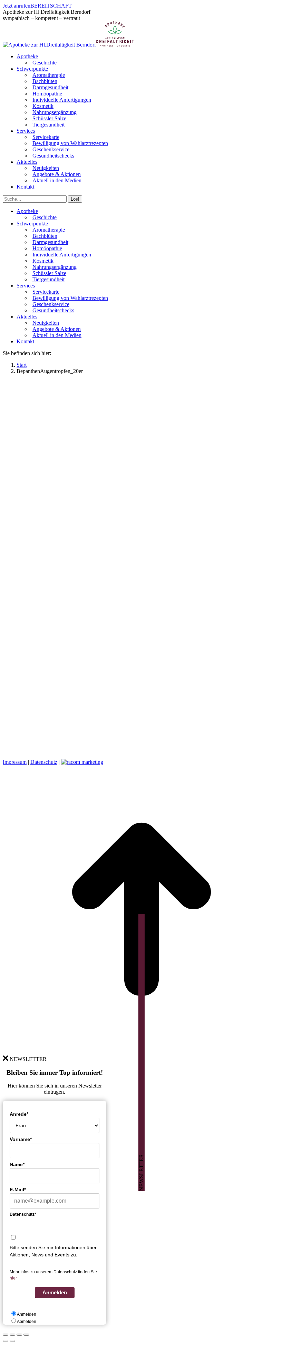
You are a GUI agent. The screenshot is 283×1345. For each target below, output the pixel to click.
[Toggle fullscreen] (19, 1335)
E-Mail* (18, 1189)
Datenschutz (43, 762)
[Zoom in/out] (26, 1335)
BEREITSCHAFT (51, 6)
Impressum (15, 762)
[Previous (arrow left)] (5, 1341)
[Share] (12, 1335)
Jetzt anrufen (16, 6)
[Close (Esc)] (5, 1335)
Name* (17, 1164)
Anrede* (19, 1114)
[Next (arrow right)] (12, 1341)
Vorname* (21, 1139)
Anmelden (54, 1292)
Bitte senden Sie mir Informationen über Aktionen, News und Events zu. (53, 1251)
